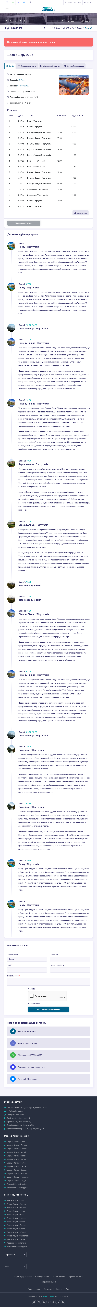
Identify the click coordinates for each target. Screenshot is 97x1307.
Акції (30, 1289)
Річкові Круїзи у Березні (16, 1208)
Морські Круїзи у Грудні (16, 1181)
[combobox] (15, 1254)
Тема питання (12, 954)
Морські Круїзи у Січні (16, 1142)
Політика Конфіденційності (18, 1118)
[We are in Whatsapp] (13, 2)
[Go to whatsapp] (53, 1302)
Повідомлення (13, 976)
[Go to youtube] (44, 1302)
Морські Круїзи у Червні (16, 1159)
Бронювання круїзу (24, 223)
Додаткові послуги (51, 66)
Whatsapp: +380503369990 (30, 1055)
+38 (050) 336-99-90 (27, 1031)
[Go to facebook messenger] (63, 1302)
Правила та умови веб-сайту (19, 1122)
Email (9, 965)
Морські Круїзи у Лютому (17, 1145)
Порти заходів (59, 1277)
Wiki (67, 1289)
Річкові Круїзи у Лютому (17, 1204)
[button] (62, 91)
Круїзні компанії (76, 1277)
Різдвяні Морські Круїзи (17, 1184)
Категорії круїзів (42, 1277)
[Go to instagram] (39, 1302)
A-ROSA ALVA (68, 28)
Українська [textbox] (10, 1255)
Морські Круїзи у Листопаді (18, 1177)
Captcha (31, 989)
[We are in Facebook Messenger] (24, 2)
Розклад (12, 110)
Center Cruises (48, 1296)
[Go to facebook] (34, 1302)
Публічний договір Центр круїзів (20, 1125)
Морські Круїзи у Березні (17, 1149)
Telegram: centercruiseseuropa (31, 1067)
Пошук (79, 28)
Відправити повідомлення (48, 1009)
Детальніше (81, 213)
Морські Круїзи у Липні (16, 1163)
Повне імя (54, 954)
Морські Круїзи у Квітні (16, 1152)
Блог (38, 1289)
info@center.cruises (15, 1111)
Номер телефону (57, 965)
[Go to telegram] (58, 1302)
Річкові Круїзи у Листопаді (18, 1236)
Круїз (11, 66)
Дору (26, 21)
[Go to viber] (48, 1302)
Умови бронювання (75, 66)
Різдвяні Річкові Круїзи (16, 1243)
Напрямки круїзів (48, 1282)
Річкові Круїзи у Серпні (16, 1225)
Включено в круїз (28, 66)
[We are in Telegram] (18, 2)
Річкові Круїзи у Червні (16, 1218)
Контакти (48, 1289)
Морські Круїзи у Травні (16, 1156)
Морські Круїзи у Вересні (17, 1170)
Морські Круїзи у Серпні (16, 1166)
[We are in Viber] (7, 2)
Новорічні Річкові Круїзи (17, 1246)
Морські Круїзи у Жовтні (17, 1174)
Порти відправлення (23, 1277)
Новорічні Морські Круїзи (17, 1188)
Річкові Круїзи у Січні (15, 1200)
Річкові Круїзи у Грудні (16, 1239)
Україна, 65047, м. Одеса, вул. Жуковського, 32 (27, 1108)
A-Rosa (57, 28)
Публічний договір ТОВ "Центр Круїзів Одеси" (26, 1129)
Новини (59, 1289)
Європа (13, 21)
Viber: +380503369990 (28, 1043)
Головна (47, 28)
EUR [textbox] (7, 1266)
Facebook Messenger (27, 1079)
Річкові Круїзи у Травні (16, 1215)
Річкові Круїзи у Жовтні (16, 1232)
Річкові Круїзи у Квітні (16, 1211)
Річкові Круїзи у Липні (16, 1222)
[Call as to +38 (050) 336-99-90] (30, 2)
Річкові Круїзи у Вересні (16, 1229)
